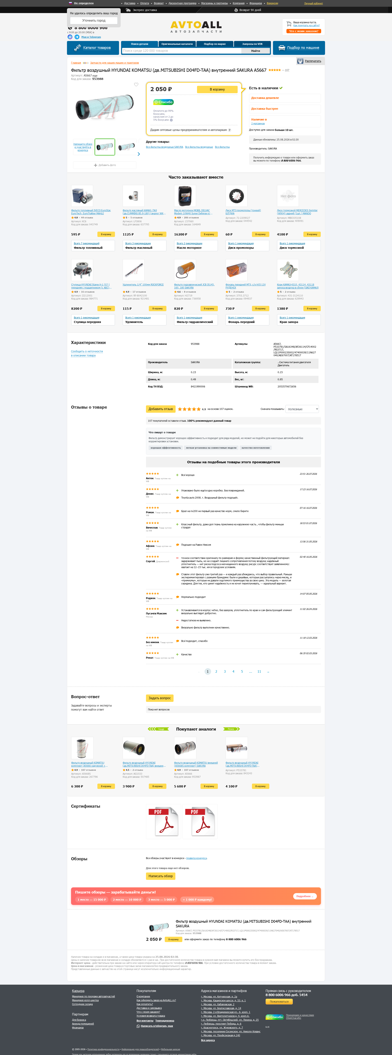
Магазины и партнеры (214, 3)
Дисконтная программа (182, 3)
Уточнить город (93, 20)
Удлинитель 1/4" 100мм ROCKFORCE (143, 284)
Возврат (159, 3)
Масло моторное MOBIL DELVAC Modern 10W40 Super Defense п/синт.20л (192, 212)
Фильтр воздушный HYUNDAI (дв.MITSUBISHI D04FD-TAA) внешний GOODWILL (144, 764)
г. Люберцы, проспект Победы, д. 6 (221, 1023)
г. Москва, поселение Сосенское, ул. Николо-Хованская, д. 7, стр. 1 (239, 1031)
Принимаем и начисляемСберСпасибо (300, 1016)
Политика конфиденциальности (103, 1049)
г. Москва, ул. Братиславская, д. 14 (221, 1008)
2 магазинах (258, 123)
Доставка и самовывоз (149, 1007)
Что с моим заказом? (148, 1011)
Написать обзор (161, 876)
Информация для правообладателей (140, 1049)
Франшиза (255, 3)
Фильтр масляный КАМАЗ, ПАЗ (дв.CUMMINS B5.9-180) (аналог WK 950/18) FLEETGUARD (143, 212)
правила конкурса (196, 858)
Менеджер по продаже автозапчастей (93, 996)
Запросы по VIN (252, 43)
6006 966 (291, 160)
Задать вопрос (160, 698)
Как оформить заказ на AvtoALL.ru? (156, 1000)
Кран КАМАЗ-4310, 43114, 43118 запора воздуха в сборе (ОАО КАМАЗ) (298, 286)
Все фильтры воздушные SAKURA (164, 146)
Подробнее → (305, 896)
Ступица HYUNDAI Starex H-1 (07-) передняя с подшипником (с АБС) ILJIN (90, 286)
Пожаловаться (279, 1001)
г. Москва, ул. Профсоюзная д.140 (220, 1035)
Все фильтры (222, 146)
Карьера (78, 991)
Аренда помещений (83, 1023)
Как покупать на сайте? (306, 25)
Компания (239, 3)
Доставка (129, 3)
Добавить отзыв (161, 409)
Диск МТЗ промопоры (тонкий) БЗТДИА (243, 212)
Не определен (84, 3)
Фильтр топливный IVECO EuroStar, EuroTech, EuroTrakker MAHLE (91, 212)
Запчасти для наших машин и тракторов (114, 62)
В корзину (217, 89)
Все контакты (145, 1020)
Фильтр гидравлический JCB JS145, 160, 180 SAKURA (194, 286)
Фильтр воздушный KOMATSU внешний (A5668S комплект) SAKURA (196, 764)
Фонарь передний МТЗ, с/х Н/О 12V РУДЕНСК (246, 286)
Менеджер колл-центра (85, 1000)
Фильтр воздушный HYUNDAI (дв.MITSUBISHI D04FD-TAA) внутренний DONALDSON (242, 764)
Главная (76, 62)
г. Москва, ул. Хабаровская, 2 (217, 1004)
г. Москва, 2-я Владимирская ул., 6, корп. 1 (225, 1012)
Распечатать (313, 61)
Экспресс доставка (145, 10)
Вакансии (272, 3)
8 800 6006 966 (91, 27)
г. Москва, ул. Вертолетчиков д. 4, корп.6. (225, 1015)
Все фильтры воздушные (199, 146)
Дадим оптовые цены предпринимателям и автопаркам (190, 130)
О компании (143, 996)
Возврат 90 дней (250, 10)
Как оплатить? (145, 1004)
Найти (255, 50)
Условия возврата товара (151, 1015)
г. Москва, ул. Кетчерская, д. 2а (219, 996)
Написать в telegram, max (157, 1025)
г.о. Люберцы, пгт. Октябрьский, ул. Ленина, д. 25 (230, 1019)
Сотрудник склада (82, 1004)
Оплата (144, 3)
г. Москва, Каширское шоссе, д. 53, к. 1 (223, 1000)
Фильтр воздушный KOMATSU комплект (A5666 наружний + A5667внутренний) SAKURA (88, 764)
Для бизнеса (79, 1019)
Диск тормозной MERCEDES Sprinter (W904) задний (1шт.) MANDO (297, 212)
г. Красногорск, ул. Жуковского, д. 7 (222, 1027)
